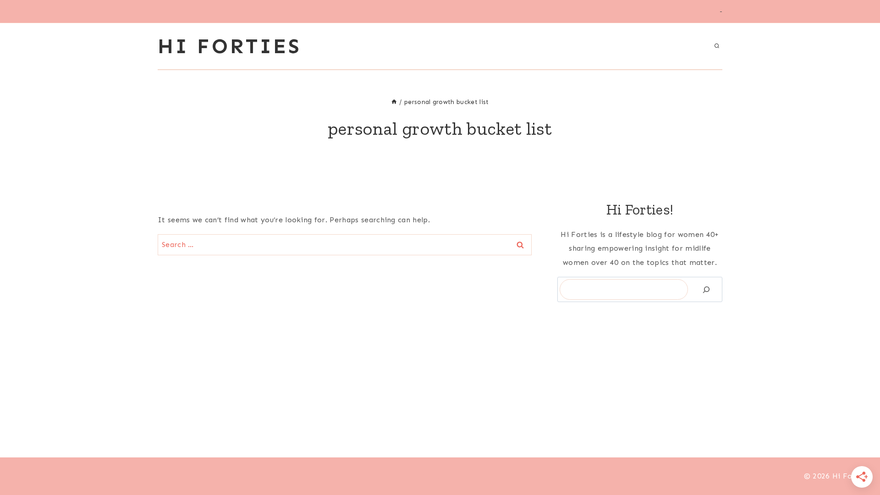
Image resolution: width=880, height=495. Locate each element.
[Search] (706, 289)
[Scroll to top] (858, 460)
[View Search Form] (716, 46)
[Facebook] (423, 476)
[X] (440, 476)
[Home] (394, 102)
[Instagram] (457, 476)
